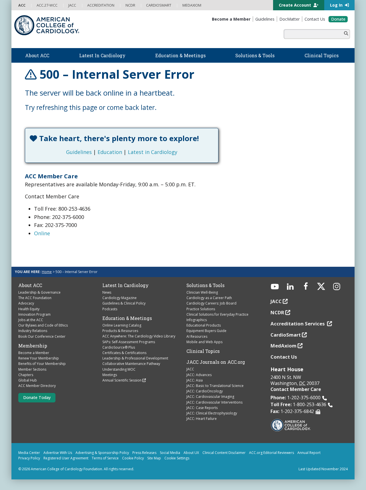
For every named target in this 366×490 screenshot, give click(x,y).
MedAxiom (283, 345)
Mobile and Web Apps (204, 341)
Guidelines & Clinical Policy (124, 303)
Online (42, 233)
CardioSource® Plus (118, 347)
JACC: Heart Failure (201, 418)
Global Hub (27, 380)
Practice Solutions (200, 309)
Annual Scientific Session (122, 380)
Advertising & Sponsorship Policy (102, 452)
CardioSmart (285, 334)
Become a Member (33, 352)
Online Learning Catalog (121, 325)
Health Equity (28, 309)
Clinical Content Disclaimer (224, 452)
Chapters (25, 374)
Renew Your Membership (38, 358)
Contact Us (283, 356)
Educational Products (203, 325)
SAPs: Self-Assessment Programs (128, 341)
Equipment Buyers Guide (206, 330)
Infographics (196, 319)
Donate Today (37, 397)
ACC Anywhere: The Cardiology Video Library (138, 336)
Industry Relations (32, 330)
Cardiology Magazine (119, 297)
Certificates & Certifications (124, 352)
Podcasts (109, 309)
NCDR (277, 312)
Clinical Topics (203, 351)
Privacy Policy (29, 458)
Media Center (29, 452)
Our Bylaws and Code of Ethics (43, 325)
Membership (32, 346)
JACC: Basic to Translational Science (215, 385)
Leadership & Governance (39, 292)
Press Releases (144, 452)
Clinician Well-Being (202, 292)
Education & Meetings (127, 318)
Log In (337, 5)
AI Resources (196, 336)
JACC (190, 369)
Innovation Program (34, 314)
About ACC (30, 285)
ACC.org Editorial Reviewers (271, 452)
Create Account (295, 5)
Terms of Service (105, 458)
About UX (191, 452)
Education (110, 152)
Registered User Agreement (65, 458)
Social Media (170, 452)
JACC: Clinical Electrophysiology (211, 413)
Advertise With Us (57, 452)
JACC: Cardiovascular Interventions (214, 402)
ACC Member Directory (37, 385)
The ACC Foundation (34, 297)
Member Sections (32, 369)
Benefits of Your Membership (42, 363)
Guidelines (79, 152)
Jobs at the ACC (30, 319)
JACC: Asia (194, 380)
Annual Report (309, 452)
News (106, 292)
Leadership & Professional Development (135, 358)
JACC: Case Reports (202, 407)
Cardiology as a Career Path (209, 297)
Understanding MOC (119, 369)
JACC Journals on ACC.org (215, 362)
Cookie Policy (133, 458)
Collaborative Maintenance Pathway (131, 363)
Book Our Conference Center (41, 336)
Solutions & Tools (205, 285)
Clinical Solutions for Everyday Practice (217, 314)
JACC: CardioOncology (204, 391)
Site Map (154, 458)
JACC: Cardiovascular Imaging (210, 396)
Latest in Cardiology (152, 152)
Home (47, 271)
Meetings (109, 374)
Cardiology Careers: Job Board (211, 303)
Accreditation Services (298, 323)
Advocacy (26, 303)
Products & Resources (120, 330)
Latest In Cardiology (125, 285)
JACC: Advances (199, 374)
